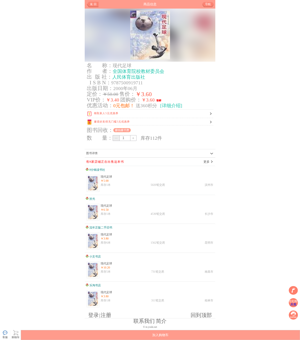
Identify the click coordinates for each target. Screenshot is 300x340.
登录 (93, 315)
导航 (208, 4)
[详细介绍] (171, 105)
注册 (106, 315)
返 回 (93, 4)
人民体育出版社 (128, 77)
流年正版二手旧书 (100, 227)
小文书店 (95, 256)
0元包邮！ (123, 105)
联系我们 (144, 321)
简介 (161, 321)
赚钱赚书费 (122, 130)
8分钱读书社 (97, 169)
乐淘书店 (95, 285)
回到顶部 (201, 315)
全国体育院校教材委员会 (138, 71)
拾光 (92, 198)
